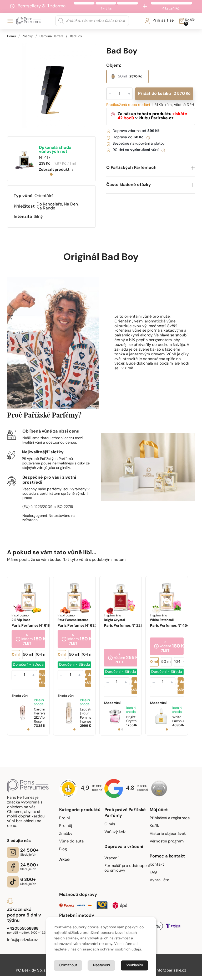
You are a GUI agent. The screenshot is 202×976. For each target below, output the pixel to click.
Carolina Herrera (51, 36)
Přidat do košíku (164, 94)
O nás (109, 824)
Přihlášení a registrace (170, 818)
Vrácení (111, 858)
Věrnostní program (167, 841)
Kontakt (157, 865)
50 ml (28, 655)
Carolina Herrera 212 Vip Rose (40, 715)
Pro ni (64, 818)
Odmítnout (68, 965)
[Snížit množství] (15, 675)
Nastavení (101, 965)
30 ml (15, 655)
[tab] (51, 174)
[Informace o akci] (18, 639)
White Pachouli (178, 719)
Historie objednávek (168, 834)
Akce (64, 860)
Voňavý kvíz (115, 832)
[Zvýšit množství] (33, 675)
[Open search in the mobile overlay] (92, 21)
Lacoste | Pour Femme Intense (86, 715)
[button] (150, 167)
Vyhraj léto (159, 880)
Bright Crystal (131, 719)
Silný (38, 217)
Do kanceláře (49, 204)
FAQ (153, 873)
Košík (154, 826)
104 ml (41, 655)
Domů (11, 36)
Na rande (46, 208)
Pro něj (65, 826)
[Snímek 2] (122, 729)
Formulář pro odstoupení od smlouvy (127, 868)
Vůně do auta (71, 841)
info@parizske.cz (170, 971)
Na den (71, 204)
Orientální (43, 196)
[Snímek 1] (28, 729)
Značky (27, 36)
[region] (51, 87)
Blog (63, 849)
